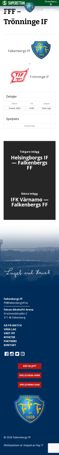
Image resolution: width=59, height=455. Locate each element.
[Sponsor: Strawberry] (51, 4)
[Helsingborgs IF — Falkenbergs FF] (30, 160)
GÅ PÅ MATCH (13, 325)
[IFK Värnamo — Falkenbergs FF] (30, 200)
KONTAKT (10, 345)
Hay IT (39, 445)
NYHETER (9, 337)
